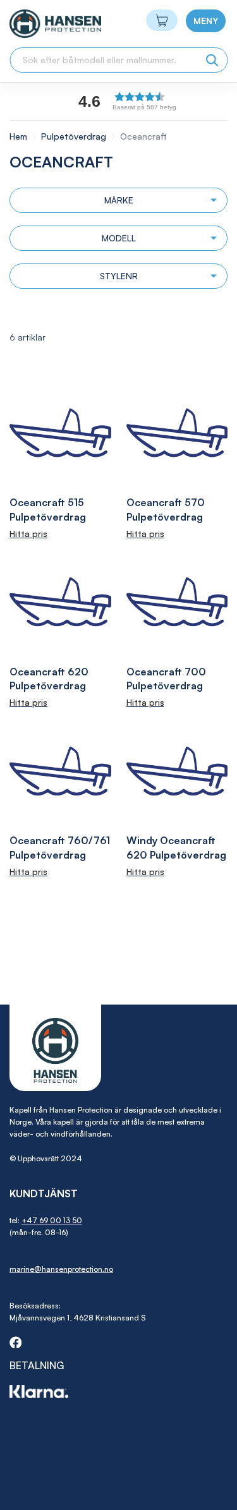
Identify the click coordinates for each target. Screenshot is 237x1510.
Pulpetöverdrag (75, 136)
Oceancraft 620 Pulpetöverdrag (48, 678)
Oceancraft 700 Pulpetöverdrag (166, 678)
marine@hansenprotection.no (61, 1269)
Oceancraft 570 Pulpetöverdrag (165, 509)
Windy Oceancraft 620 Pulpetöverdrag (176, 847)
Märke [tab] (118, 200)
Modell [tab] (119, 238)
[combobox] (118, 60)
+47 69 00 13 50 (51, 1220)
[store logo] (32, 23)
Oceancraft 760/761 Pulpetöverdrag (59, 847)
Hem (19, 136)
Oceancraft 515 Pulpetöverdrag (47, 509)
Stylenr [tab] (119, 275)
